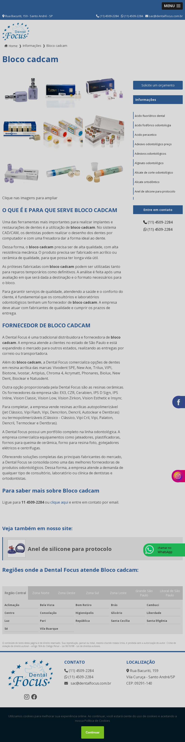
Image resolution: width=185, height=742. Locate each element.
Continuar (92, 732)
